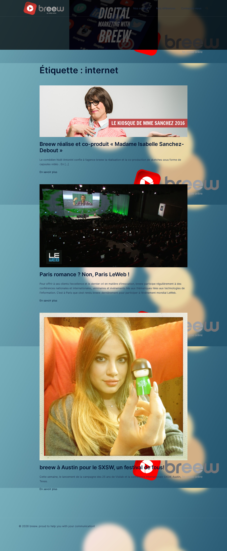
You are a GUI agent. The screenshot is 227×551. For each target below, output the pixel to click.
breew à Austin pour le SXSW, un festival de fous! (102, 467)
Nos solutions (141, 8)
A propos (121, 8)
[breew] (44, 8)
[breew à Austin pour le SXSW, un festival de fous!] (113, 386)
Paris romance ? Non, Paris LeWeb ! (84, 274)
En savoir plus (48, 172)
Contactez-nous (191, 8)
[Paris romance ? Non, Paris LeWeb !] (113, 225)
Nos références (165, 8)
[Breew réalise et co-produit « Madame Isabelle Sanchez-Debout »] (113, 111)
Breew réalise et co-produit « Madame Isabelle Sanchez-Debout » (112, 147)
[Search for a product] (207, 8)
